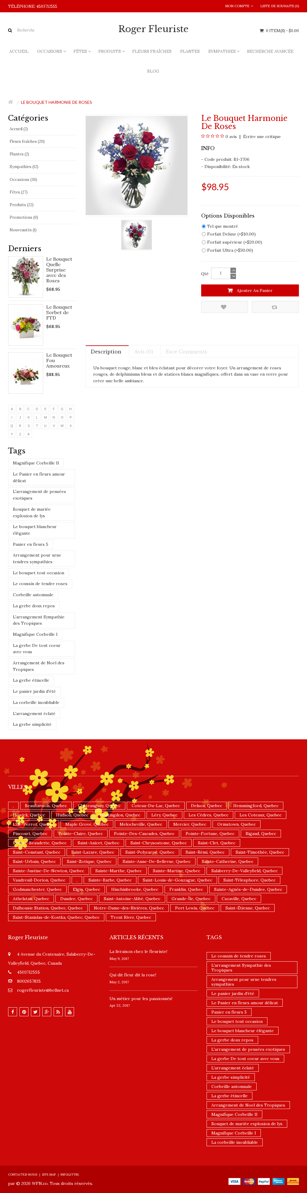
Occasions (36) (23, 179)
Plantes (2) (19, 154)
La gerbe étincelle (31, 680)
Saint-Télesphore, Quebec (249, 880)
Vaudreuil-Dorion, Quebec (39, 880)
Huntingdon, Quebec (120, 815)
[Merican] (279, 1181)
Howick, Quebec (29, 815)
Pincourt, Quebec (30, 833)
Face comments (186, 352)
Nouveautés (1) (23, 230)
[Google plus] (46, 1011)
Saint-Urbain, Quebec (34, 861)
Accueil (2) (19, 128)
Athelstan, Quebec (31, 898)
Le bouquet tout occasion (38, 572)
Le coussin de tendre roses (40, 583)
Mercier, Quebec (189, 824)
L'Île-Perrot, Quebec (33, 824)
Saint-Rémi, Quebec (205, 852)
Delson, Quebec (206, 805)
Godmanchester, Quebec (37, 889)
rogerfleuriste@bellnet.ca (43, 990)
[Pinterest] (23, 1011)
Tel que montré (222, 226)
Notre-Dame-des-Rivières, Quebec (129, 908)
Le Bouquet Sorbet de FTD (59, 312)
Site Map (49, 1174)
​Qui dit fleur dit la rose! (132, 975)
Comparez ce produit (275, 307)
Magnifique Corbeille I (35, 634)
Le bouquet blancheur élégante (35, 530)
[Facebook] (12, 1011)
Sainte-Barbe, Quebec (110, 880)
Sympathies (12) (24, 166)
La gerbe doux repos (34, 606)
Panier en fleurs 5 (30, 544)
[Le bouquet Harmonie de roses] (136, 234)
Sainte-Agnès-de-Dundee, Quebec (248, 889)
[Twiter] (35, 1011)
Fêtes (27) (19, 192)
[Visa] (234, 1181)
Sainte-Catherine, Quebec (227, 861)
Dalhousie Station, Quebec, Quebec (48, 908)
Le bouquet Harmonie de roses (56, 102)
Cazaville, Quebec (239, 898)
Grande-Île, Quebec (190, 898)
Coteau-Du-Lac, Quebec (156, 805)
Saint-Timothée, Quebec (260, 852)
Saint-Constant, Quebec (36, 852)
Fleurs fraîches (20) (27, 141)
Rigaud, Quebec (261, 833)
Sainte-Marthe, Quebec (118, 870)
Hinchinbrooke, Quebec (134, 889)
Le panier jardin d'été (34, 691)
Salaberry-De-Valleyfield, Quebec (244, 870)
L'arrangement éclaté (34, 713)
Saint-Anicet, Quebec (98, 843)
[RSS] (58, 1011)
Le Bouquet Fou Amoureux (59, 360)
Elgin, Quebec (86, 889)
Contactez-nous (22, 1174)
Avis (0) (143, 352)
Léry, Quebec (164, 815)
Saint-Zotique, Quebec (89, 861)
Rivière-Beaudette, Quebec (40, 843)
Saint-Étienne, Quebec (247, 908)
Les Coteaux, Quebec (261, 815)
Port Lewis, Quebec (194, 908)
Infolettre (70, 1174)
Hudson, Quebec (72, 815)
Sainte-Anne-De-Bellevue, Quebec (157, 861)
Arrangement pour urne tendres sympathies (37, 558)
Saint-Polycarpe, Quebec (149, 852)
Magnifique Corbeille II (36, 463)
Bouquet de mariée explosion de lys (32, 512)
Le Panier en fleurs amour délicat (39, 477)
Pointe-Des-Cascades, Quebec (144, 833)
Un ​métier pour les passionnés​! (140, 998)
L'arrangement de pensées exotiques (39, 495)
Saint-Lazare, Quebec (92, 852)
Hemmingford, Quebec (256, 805)
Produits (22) (22, 204)
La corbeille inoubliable (36, 702)
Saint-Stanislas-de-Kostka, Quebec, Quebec (56, 917)
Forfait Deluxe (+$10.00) (231, 234)
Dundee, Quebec (76, 898)
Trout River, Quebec (131, 917)
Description (106, 352)
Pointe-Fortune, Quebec (210, 833)
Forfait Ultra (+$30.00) (230, 250)
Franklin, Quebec (186, 889)
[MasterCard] (249, 1181)
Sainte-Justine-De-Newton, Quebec (48, 870)
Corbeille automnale (33, 594)
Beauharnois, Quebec (46, 805)
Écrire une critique (261, 136)
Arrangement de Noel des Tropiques (38, 666)
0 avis (231, 136)
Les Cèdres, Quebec (208, 815)
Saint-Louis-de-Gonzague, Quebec (177, 880)
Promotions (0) (24, 217)
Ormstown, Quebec (236, 824)
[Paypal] (264, 1181)
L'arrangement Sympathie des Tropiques (38, 620)
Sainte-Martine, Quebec (176, 870)
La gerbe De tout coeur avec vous (37, 649)
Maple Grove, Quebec (87, 824)
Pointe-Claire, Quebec (80, 833)
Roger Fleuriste (153, 29)
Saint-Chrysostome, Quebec (158, 843)
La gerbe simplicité (32, 724)
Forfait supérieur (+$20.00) (234, 242)
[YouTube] (69, 1011)
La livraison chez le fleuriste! (138, 951)
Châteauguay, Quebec (99, 805)
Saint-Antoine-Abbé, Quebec (132, 898)
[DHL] (293, 1181)
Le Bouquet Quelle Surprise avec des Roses (59, 269)
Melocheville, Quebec (141, 824)
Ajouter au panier (254, 290)
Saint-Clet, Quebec (216, 843)
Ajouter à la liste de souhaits (224, 307)
